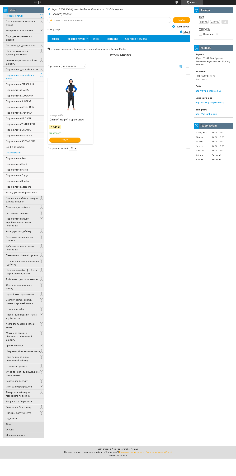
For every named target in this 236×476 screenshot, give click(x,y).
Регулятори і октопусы (18, 213)
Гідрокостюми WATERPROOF (21, 124)
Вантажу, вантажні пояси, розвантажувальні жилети (19, 301)
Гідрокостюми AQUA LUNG (20, 107)
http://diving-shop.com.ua (208, 90)
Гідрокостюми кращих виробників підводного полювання (18, 222)
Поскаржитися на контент (131, 452)
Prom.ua (134, 449)
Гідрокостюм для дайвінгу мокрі (20, 77)
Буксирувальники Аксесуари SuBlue (20, 23)
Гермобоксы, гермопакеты (20, 294)
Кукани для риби (15, 308)
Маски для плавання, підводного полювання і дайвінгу (19, 336)
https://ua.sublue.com (206, 113)
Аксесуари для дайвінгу (18, 231)
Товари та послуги (62, 49)
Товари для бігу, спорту (18, 407)
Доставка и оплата (16, 435)
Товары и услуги (14, 15)
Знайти (181, 20)
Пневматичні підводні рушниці (22, 255)
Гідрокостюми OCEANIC (18, 129)
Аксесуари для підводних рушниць (19, 238)
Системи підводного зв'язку (21, 45)
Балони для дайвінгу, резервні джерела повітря (22, 200)
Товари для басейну (17, 380)
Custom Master (13, 152)
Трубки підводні (14, 345)
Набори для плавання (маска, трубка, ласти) (21, 316)
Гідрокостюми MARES (17, 89)
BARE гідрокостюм (15, 146)
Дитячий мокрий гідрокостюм (66, 119)
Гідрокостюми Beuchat (18, 181)
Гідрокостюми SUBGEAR (18, 101)
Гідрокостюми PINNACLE (19, 135)
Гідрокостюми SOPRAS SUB (20, 141)
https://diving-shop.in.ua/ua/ (210, 102)
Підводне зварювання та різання (19, 38)
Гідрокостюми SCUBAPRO (19, 95)
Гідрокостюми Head (16, 164)
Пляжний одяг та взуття (18, 412)
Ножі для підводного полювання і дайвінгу (17, 358)
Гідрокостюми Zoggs (17, 175)
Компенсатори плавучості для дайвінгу (21, 62)
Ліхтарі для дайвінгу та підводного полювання (18, 394)
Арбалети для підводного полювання (20, 248)
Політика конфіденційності (159, 452)
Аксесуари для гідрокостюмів (21, 192)
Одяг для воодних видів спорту (19, 286)
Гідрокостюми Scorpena (18, 186)
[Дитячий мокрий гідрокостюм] (70, 94)
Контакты (112, 38)
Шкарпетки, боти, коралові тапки (23, 351)
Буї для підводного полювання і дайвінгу (22, 262)
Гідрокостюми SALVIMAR (19, 112)
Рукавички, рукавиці (16, 366)
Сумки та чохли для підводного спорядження (23, 373)
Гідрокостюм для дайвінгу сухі (22, 69)
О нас (9, 424)
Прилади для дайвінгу (18, 207)
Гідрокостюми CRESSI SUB (20, 84)
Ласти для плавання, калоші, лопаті (20, 325)
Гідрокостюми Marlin (17, 169)
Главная (55, 38)
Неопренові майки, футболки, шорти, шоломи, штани (21, 272)
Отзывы (10, 429)
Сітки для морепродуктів (19, 386)
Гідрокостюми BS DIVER (18, 118)
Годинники (11, 418)
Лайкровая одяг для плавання (22, 279)
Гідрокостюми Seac (16, 158)
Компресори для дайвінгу (20, 30)
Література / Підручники (19, 401)
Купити (65, 140)
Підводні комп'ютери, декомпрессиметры (17, 53)
